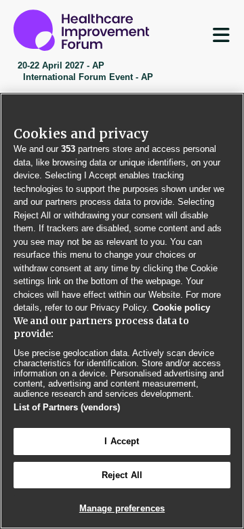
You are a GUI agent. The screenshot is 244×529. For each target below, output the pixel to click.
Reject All (122, 475)
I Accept (121, 441)
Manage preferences (122, 508)
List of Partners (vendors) (67, 407)
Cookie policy (181, 307)
